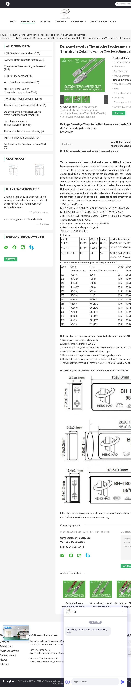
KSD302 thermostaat (16, 75)
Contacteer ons (8, 655)
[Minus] (123, 612)
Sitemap (4, 664)
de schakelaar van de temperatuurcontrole (16, 123)
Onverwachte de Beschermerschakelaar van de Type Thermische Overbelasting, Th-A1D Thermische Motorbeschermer (74, 605)
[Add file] (68, 681)
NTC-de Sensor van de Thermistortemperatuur (17, 91)
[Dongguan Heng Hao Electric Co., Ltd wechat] (25, 248)
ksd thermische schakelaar (19, 82)
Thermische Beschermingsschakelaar (25, 66)
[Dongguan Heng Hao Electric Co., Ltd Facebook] (8, 4)
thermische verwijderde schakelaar (84, 513)
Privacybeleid (9, 681)
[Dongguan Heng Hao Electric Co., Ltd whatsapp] (16, 248)
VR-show (45, 21)
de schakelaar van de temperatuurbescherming (84, 517)
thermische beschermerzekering (22, 131)
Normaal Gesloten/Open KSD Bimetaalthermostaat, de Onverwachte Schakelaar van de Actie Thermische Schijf (51, 660)
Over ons (60, 21)
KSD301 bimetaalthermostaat (21, 59)
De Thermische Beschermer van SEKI (25, 144)
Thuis (13, 21)
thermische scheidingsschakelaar (22, 105)
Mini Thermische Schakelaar (19, 137)
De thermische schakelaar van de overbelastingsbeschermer (53, 35)
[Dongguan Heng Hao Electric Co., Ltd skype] (33, 248)
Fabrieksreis (78, 21)
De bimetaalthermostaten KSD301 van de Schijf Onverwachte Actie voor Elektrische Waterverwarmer (50, 643)
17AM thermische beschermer (21, 98)
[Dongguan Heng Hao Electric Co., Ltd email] (8, 248)
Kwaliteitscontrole (103, 21)
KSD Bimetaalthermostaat (19, 53)
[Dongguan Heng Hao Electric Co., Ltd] (65, 14)
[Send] (123, 681)
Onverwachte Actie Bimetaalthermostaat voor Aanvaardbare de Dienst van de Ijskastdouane (51, 652)
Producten (28, 21)
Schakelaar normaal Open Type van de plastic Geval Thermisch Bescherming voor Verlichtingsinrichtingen (101, 605)
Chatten (119, 113)
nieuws (4, 660)
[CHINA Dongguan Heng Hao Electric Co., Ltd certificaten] (13, 170)
